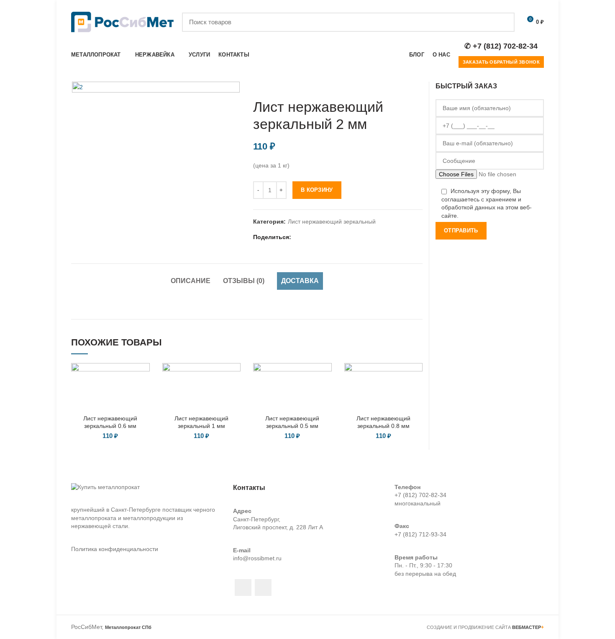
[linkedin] (319, 237)
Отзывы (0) (243, 280)
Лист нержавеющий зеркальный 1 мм (201, 422)
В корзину (317, 190)
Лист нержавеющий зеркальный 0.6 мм (110, 422)
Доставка (300, 280)
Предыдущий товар (401, 86)
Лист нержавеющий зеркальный (332, 221)
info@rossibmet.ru (257, 558)
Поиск (503, 22)
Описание (190, 280)
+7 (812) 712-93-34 (420, 534)
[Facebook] (298, 237)
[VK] (340, 237)
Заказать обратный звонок (501, 61)
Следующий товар (418, 86)
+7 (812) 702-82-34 (420, 495)
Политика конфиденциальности (114, 549)
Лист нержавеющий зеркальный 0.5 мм (292, 422)
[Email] (309, 237)
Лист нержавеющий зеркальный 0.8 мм (383, 422)
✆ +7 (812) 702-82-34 (501, 46)
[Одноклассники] (330, 237)
